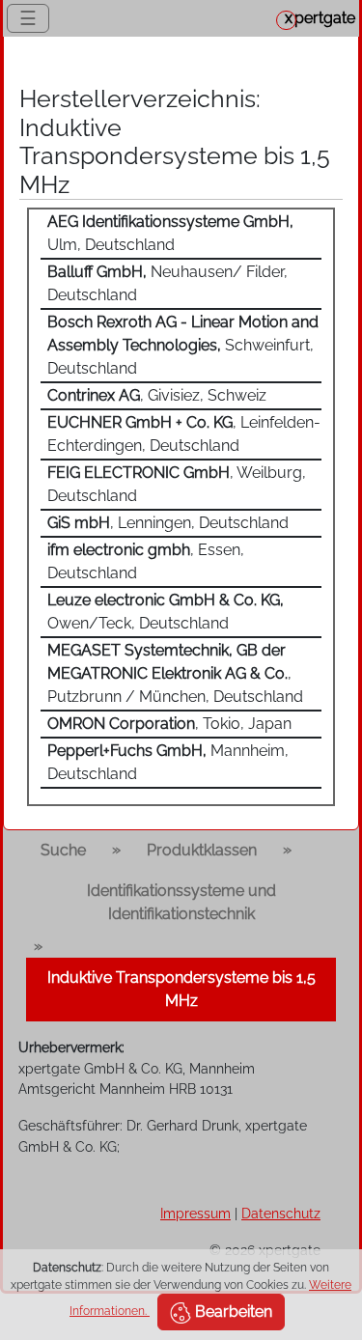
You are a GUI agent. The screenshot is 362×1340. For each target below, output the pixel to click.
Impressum (195, 1213)
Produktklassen (202, 850)
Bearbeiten (231, 1311)
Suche (63, 850)
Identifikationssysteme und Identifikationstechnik (181, 902)
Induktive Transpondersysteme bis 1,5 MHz (181, 989)
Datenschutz (280, 1213)
